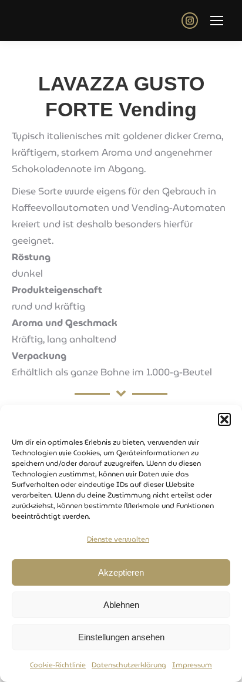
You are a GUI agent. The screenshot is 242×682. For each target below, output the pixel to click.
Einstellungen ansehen (121, 637)
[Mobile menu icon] (217, 21)
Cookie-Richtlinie (58, 664)
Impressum (192, 664)
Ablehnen (121, 605)
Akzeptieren (121, 572)
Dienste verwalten (118, 539)
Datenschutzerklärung (129, 664)
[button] (224, 419)
